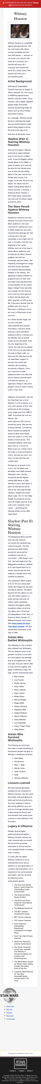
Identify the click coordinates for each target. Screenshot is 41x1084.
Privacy (30, 1071)
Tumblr (21, 1071)
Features (9, 1012)
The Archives (10, 1019)
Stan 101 (9, 1009)
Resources (9, 1016)
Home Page (10, 1006)
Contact (12, 1071)
